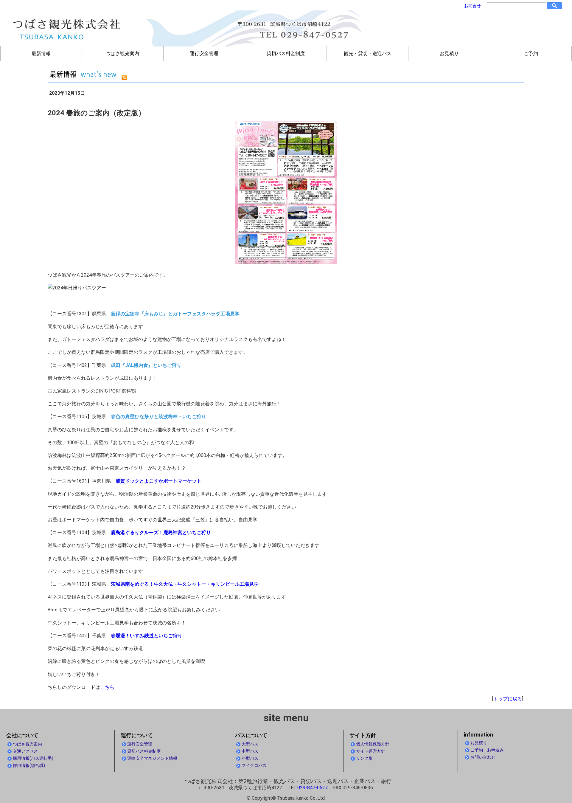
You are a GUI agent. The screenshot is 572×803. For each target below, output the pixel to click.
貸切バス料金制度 (286, 53)
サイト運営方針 (370, 751)
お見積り (449, 53)
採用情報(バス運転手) (33, 758)
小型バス (250, 758)
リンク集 (364, 758)
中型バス (250, 751)
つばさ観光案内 (122, 53)
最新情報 (41, 53)
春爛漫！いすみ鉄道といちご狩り (146, 635)
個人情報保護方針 (372, 744)
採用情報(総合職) (29, 765)
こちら (107, 687)
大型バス (250, 744)
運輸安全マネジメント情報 (152, 758)
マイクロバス (254, 765)
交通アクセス (25, 751)
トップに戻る (507, 699)
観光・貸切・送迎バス (367, 53)
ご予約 (531, 53)
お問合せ (472, 5)
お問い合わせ (482, 757)
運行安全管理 (204, 53)
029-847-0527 (312, 787)
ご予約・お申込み (487, 750)
